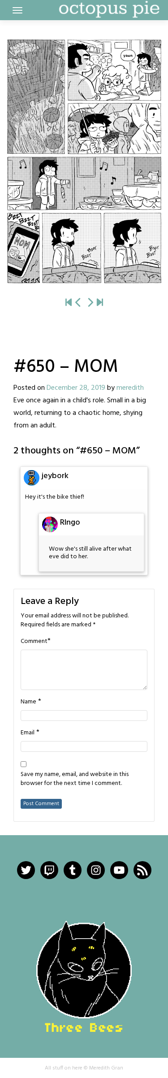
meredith (130, 388)
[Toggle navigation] (17, 10)
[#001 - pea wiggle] (68, 303)
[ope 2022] (100, 303)
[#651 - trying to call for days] (84, 161)
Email (27, 733)
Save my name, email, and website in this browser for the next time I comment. (75, 779)
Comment (34, 641)
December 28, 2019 (76, 388)
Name (28, 702)
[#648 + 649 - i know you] (78, 303)
